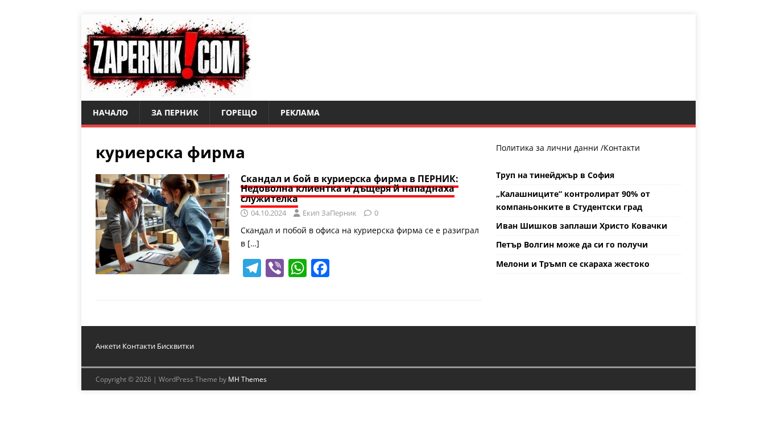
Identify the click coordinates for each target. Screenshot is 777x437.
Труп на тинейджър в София (555, 175)
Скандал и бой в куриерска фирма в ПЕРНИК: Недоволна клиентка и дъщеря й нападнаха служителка (349, 188)
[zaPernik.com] (166, 94)
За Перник (174, 112)
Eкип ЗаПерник (330, 213)
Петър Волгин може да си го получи (572, 244)
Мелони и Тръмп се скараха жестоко (573, 263)
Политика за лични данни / (550, 147)
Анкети (108, 346)
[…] (253, 243)
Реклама (300, 112)
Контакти (622, 147)
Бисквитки (175, 346)
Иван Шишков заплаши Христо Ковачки (581, 225)
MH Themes (247, 379)
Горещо (239, 112)
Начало (110, 112)
